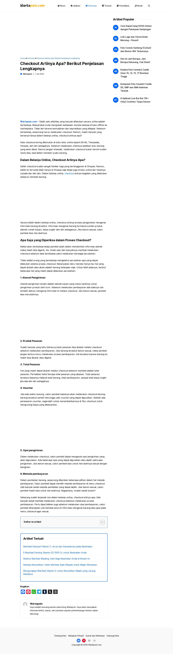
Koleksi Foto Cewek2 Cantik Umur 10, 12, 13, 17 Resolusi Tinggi (134, 73)
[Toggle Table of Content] (101, 522)
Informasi (92, 5)
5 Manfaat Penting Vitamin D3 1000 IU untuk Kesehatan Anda (54, 552)
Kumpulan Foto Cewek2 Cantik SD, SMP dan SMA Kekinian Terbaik (136, 87)
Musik (140, 5)
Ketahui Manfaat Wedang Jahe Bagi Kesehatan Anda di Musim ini (56, 558)
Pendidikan (124, 5)
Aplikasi (76, 5)
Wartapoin (27, 74)
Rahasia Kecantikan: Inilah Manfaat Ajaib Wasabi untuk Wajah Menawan (60, 564)
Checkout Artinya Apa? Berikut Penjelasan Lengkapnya (58, 58)
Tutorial (107, 5)
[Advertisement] (64, 37)
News (62, 5)
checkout (69, 173)
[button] (149, 5)
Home (22, 58)
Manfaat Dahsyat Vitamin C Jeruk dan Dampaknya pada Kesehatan (57, 546)
